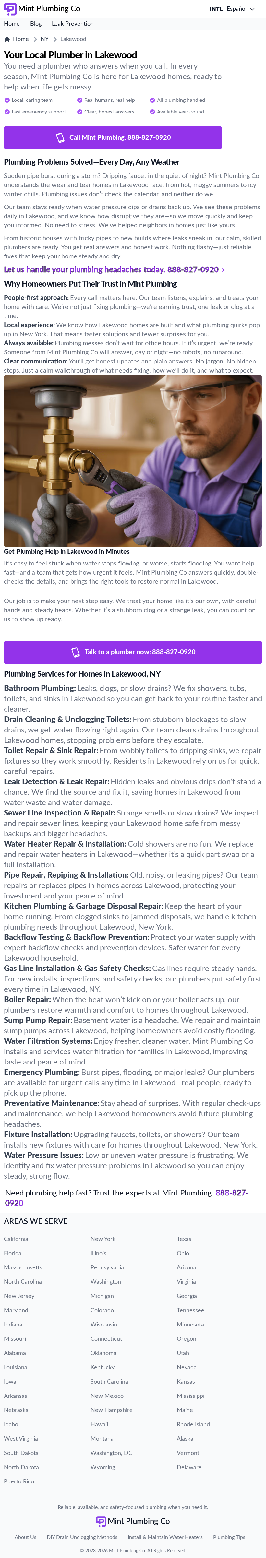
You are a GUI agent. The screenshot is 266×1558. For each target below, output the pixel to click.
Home (12, 24)
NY (45, 39)
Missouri (15, 1339)
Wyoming (103, 1467)
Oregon (186, 1339)
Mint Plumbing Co (127, 1551)
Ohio (183, 1253)
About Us (25, 1537)
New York (103, 1239)
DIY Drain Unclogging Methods (82, 1537)
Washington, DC (111, 1453)
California (16, 1239)
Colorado (102, 1311)
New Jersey (19, 1296)
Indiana (13, 1325)
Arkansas (15, 1396)
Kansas (186, 1382)
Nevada (187, 1368)
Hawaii (99, 1425)
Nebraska (16, 1410)
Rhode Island (193, 1425)
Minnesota (190, 1325)
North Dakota (21, 1467)
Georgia (187, 1296)
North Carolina (23, 1282)
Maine (185, 1410)
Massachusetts (23, 1268)
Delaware (189, 1467)
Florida (12, 1253)
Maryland (16, 1311)
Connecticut (106, 1339)
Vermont (188, 1453)
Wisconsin (104, 1325)
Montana (102, 1439)
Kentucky (103, 1368)
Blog (36, 24)
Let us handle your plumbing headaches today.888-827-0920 (111, 270)
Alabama (15, 1353)
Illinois (98, 1253)
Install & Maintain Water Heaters (165, 1537)
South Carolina (109, 1382)
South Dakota (21, 1453)
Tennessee (190, 1311)
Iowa (10, 1382)
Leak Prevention (73, 24)
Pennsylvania (107, 1268)
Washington (106, 1282)
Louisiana (15, 1368)
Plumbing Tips (229, 1537)
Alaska (185, 1439)
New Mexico (107, 1396)
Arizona (186, 1268)
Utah (183, 1353)
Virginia (186, 1282)
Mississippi (190, 1396)
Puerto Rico (19, 1482)
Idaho (11, 1425)
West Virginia (21, 1439)
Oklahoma (103, 1353)
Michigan (102, 1296)
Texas (184, 1239)
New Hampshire (112, 1410)
